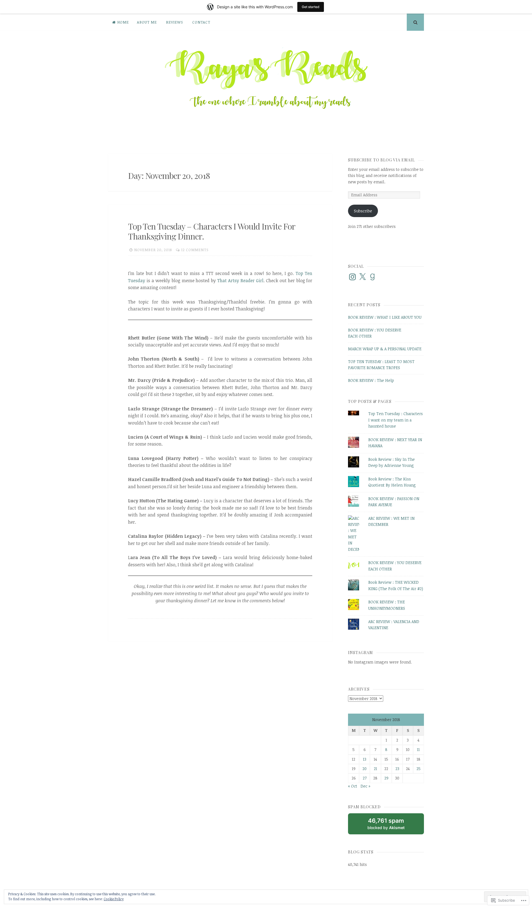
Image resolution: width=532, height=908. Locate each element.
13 (364, 759)
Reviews (174, 22)
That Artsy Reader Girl (240, 280)
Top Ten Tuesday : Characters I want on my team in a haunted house (395, 420)
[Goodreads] (372, 276)
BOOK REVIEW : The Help (371, 380)
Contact (201, 22)
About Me (147, 22)
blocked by (392, 825)
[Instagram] (352, 276)
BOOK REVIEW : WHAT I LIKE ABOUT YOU (384, 317)
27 (365, 778)
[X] (362, 276)
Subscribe (363, 211)
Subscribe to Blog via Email (381, 160)
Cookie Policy (114, 899)
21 (375, 768)
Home (123, 22)
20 (364, 768)
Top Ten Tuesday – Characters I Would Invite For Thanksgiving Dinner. (211, 231)
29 (386, 778)
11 (418, 749)
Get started (310, 7)
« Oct (352, 786)
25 (418, 768)
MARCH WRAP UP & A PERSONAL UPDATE (384, 348)
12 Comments (195, 249)
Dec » (365, 786)
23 (397, 768)
